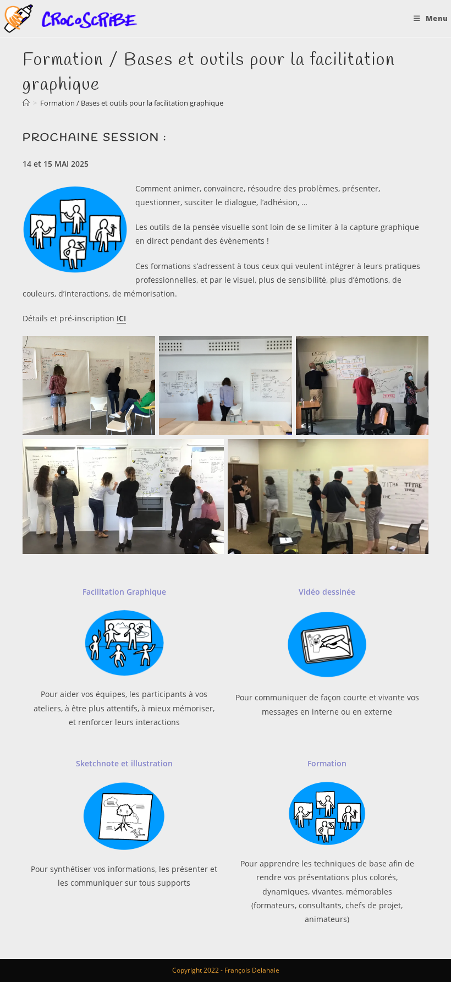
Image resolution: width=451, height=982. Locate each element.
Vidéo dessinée (327, 591)
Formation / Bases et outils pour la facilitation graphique (131, 103)
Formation (326, 763)
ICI (121, 318)
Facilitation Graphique (124, 591)
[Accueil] (26, 103)
